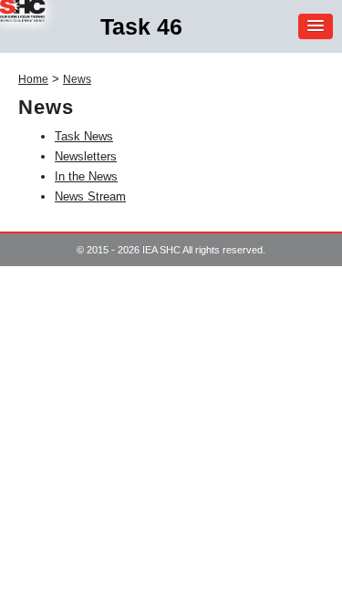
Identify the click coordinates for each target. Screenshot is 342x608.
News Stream (90, 196)
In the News (86, 176)
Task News (84, 136)
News (77, 79)
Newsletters (86, 156)
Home (33, 79)
